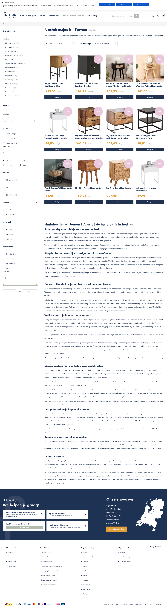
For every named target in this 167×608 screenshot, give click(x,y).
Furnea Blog (92, 16)
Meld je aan (24, 527)
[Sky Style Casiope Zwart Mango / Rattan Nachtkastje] (119, 68)
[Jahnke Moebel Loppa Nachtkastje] (150, 173)
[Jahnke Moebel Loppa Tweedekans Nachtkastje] (58, 120)
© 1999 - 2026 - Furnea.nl (152, 604)
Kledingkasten (12, 43)
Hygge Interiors (11, 143)
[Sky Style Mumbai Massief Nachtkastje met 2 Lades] (119, 120)
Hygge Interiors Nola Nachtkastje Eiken (53, 85)
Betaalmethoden (46, 557)
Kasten (8, 24)
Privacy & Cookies (127, 604)
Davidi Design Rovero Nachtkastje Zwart (146, 137)
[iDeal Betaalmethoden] (8, 604)
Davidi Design (11, 134)
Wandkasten (11, 96)
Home (4, 24)
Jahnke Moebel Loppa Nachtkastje (146, 189)
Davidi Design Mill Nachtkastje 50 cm (58, 189)
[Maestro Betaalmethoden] (39, 604)
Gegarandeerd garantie (49, 580)
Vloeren (85, 594)
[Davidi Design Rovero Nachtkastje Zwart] (150, 120)
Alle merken (10, 129)
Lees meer (158, 36)
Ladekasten (11, 76)
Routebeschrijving (116, 529)
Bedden (85, 580)
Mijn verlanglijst (125, 561)
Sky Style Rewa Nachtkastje (118, 188)
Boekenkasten (12, 67)
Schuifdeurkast (12, 51)
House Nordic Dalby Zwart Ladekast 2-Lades (87, 85)
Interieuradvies (46, 552)
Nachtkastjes (17, 24)
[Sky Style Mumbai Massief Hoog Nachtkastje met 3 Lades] (89, 120)
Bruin (26, 165)
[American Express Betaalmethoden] (24, 604)
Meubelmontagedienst (48, 585)
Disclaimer (138, 604)
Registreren (123, 552)
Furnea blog (12, 566)
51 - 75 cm (11, 215)
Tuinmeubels (54, 16)
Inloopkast (10, 59)
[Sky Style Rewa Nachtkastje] (119, 173)
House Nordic (11, 138)
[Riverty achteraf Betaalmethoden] (53, 604)
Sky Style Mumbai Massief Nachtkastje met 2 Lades (118, 137)
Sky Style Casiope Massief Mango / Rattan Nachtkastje (149, 85)
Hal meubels (87, 589)
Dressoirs (10, 71)
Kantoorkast (11, 88)
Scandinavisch (12, 254)
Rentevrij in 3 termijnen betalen (51, 566)
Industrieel (11, 264)
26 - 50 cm (11, 180)
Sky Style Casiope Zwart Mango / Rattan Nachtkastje (118, 85)
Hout (9, 230)
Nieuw (43, 16)
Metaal (9, 234)
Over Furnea (12, 557)
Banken (85, 561)
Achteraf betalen (46, 561)
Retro (9, 268)
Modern (10, 259)
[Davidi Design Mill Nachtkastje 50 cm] (58, 173)
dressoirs (97, 393)
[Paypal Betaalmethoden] (14, 604)
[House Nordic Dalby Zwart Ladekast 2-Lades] (89, 68)
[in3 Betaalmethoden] (63, 604)
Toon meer (6, 146)
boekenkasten (117, 393)
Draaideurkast (12, 47)
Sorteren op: (85, 43)
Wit (25, 160)
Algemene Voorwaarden (111, 604)
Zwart (9, 160)
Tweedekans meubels (74, 16)
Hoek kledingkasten (14, 55)
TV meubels (86, 585)
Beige (9, 165)
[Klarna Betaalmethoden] (58, 604)
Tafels (84, 571)
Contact (10, 552)
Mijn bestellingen (125, 557)
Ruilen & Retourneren (48, 575)
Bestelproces (12, 561)
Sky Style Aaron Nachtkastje (88, 188)
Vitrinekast (10, 92)
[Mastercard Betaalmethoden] (34, 604)
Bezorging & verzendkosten (50, 571)
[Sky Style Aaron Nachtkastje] (89, 173)
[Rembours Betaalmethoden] (19, 604)
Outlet (85, 552)
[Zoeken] (136, 16)
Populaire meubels (89, 557)
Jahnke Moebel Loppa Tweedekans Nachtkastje (55, 137)
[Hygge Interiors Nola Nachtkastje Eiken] (58, 68)
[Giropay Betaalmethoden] (43, 604)
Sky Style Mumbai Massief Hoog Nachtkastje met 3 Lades (89, 137)
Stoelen (85, 575)
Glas (9, 239)
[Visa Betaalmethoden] (29, 604)
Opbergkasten (12, 84)
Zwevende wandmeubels (16, 63)
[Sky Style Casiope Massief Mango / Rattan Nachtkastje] (150, 68)
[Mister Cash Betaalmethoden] (48, 604)
